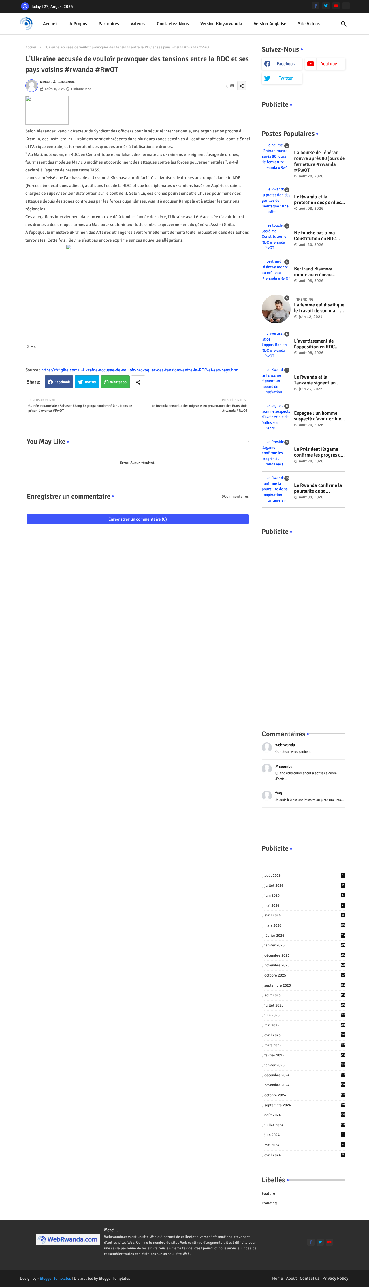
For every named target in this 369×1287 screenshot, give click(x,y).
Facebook (62, 382)
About (291, 1278)
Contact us (309, 1278)
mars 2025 (304, 1045)
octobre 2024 (304, 1095)
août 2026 (304, 875)
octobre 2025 (304, 975)
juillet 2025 (304, 1005)
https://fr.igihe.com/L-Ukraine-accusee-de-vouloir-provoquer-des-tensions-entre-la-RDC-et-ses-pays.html (140, 370)
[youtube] (336, 5)
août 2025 (304, 995)
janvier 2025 (304, 1065)
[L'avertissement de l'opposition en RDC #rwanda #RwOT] (276, 345)
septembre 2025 (304, 985)
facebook (286, 64)
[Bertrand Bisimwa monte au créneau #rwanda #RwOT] (276, 273)
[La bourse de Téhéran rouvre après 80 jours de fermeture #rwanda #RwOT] (276, 156)
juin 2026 (304, 895)
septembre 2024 (304, 1105)
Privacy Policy (335, 1278)
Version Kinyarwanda (221, 24)
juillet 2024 (304, 1125)
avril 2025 (304, 1035)
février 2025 (304, 1055)
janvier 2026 (304, 945)
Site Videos (309, 24)
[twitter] (326, 5)
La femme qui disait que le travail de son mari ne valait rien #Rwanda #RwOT (319, 308)
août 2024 (304, 1115)
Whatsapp (118, 382)
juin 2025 (304, 1015)
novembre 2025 (304, 965)
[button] (344, 24)
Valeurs (138, 24)
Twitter (90, 382)
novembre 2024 (304, 1085)
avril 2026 (304, 915)
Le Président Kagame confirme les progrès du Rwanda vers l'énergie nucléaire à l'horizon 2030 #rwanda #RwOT (318, 452)
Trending (269, 1203)
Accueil (50, 24)
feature (268, 1193)
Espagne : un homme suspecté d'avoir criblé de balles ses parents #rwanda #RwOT (317, 416)
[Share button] (138, 381)
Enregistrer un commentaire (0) (137, 519)
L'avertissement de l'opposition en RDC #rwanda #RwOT (314, 344)
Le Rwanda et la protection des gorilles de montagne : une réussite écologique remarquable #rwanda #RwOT (318, 200)
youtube (329, 64)
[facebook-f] (315, 5)
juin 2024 (304, 1135)
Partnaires (109, 24)
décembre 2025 (304, 955)
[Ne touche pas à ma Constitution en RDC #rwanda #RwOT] (276, 236)
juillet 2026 (304, 885)
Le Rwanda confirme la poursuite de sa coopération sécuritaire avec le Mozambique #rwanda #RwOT (318, 488)
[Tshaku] (346, 5)
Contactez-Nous (173, 24)
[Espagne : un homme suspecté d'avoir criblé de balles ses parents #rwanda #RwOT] (276, 417)
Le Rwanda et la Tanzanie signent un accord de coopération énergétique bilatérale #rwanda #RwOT (317, 380)
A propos (78, 24)
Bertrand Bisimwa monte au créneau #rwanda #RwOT (313, 272)
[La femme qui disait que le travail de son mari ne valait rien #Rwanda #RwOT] (276, 309)
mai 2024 (304, 1145)
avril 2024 (304, 1155)
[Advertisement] (303, 626)
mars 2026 (304, 925)
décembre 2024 (304, 1075)
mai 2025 (304, 1025)
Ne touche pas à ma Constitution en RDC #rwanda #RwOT (315, 236)
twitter (286, 78)
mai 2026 (304, 905)
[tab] (50, 24)
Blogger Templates (55, 1278)
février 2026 (304, 935)
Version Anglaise (270, 24)
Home (277, 1278)
